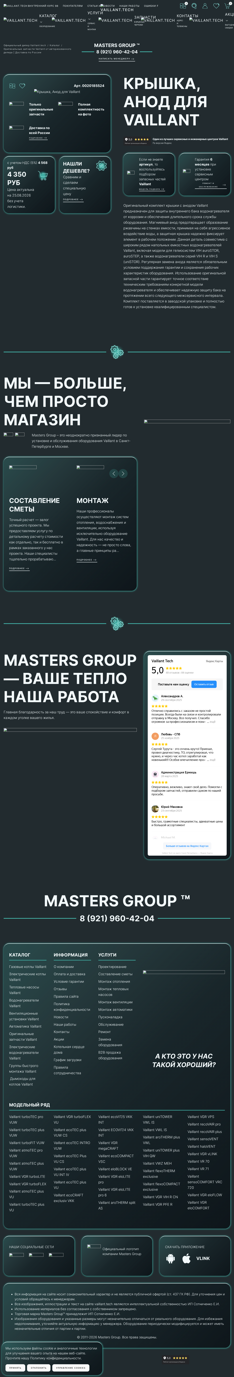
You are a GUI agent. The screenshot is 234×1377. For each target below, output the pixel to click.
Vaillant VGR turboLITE (27, 1176)
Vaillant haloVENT (202, 1146)
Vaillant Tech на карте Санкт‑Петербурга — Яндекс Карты (187, 853)
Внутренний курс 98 (43, 5)
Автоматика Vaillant (25, 1026)
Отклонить (39, 1368)
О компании (64, 967)
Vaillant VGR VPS (201, 1117)
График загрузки (67, 1060)
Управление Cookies (71, 1368)
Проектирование (112, 967)
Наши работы (65, 1024)
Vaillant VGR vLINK (202, 1154)
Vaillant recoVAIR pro (204, 1124)
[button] (194, 6)
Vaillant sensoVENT (203, 1139)
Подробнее (36, 138)
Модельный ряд (29, 1105)
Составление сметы (115, 974)
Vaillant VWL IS (155, 1130)
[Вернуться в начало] (117, 20)
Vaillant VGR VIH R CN (160, 1197)
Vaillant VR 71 (198, 1169)
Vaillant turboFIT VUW (26, 1143)
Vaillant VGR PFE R (157, 1204)
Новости (61, 1017)
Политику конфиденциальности (55, 1358)
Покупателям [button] (73, 5)
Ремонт (104, 1032)
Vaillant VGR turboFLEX (27, 1184)
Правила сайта (66, 996)
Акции (59, 1039)
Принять (15, 1368)
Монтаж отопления (114, 981)
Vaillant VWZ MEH (157, 1163)
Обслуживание (111, 1024)
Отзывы (60, 989)
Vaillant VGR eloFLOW (205, 1195)
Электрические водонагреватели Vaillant (24, 1052)
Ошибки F (151, 5)
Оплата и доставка (69, 974)
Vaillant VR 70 (199, 1161)
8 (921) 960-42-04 (117, 52)
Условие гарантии (69, 981)
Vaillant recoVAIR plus (205, 1132)
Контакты (61, 1032)
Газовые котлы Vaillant (27, 967)
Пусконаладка (110, 1017)
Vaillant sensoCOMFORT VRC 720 (205, 1182)
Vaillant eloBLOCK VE (115, 1169)
